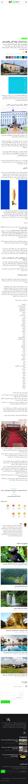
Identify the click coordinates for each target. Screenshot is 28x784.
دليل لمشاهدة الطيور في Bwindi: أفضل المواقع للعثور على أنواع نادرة (14, 491)
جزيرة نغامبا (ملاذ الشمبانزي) (21, 586)
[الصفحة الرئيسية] (14, 2)
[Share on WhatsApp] (20, 57)
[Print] (9, 57)
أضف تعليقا (6, 701)
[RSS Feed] (24, 732)
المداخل (22, 84)
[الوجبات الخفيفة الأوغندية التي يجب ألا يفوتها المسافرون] (23, 757)
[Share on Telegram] (15, 57)
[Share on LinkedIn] (18, 57)
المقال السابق (13, 488)
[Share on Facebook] (26, 57)
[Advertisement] (14, 16)
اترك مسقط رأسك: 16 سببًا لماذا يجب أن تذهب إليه (16, 630)
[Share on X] (23, 57)
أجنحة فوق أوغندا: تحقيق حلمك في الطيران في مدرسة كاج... (14, 674)
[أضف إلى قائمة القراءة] (7, 57)
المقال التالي (14, 494)
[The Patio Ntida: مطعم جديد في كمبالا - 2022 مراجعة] (23, 749)
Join (3, 771)
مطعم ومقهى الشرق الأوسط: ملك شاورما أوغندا (9, 740)
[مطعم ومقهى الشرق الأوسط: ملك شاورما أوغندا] (23, 742)
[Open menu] (25, 2)
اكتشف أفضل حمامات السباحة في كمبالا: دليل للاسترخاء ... (14, 652)
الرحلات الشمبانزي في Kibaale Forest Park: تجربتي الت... (14, 564)
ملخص (24, 78)
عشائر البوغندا (21, 89)
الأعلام (22, 83)
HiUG (21, 523)
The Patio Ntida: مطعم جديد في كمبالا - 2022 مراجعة (9, 748)
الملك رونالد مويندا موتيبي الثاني (17, 81)
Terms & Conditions (5, 780)
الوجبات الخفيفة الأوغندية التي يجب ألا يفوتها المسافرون (10, 755)
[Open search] (2, 2)
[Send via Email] (12, 57)
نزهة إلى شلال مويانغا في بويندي (14, 496)
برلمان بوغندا (21, 90)
